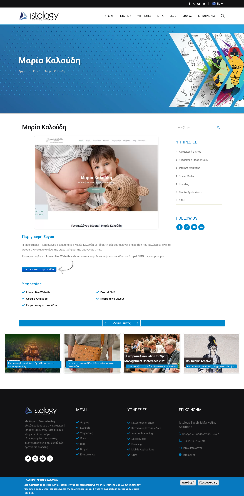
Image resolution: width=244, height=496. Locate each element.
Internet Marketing (189, 168)
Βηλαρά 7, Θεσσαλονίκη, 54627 (200, 434)
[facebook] (189, 3)
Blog (173, 15)
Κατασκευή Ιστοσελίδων (193, 160)
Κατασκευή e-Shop (190, 151)
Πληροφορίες (208, 482)
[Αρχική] (39, 16)
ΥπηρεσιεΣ (144, 15)
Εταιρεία (85, 427)
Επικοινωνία (87, 454)
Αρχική (22, 71)
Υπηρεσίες (86, 433)
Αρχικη (109, 15)
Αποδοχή (188, 482)
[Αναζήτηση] (218, 127)
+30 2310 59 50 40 (194, 441)
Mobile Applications (190, 192)
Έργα (36, 71)
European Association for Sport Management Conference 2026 (146, 358)
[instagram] (194, 3)
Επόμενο (138, 323)
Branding (184, 184)
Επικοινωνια (206, 15)
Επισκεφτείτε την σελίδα (39, 269)
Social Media (186, 176)
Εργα (160, 15)
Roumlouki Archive (198, 361)
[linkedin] (204, 3)
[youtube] (198, 3)
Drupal (187, 15)
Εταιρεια (125, 15)
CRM (182, 200)
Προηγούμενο (105, 323)
